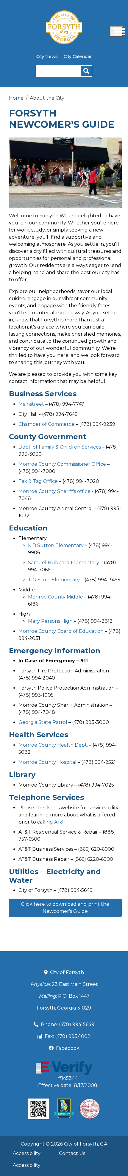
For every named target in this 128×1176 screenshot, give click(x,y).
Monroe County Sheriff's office (54, 491)
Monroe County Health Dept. (53, 745)
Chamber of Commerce (46, 424)
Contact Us (72, 1153)
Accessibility (26, 1153)
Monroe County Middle (55, 597)
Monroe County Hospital (47, 762)
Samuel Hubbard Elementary (63, 562)
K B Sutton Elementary (56, 545)
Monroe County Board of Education (61, 631)
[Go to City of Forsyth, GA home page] (64, 14)
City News (47, 56)
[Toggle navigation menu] (116, 31)
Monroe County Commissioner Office (62, 464)
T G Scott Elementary (54, 580)
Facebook (67, 1048)
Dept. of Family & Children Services (59, 447)
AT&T (61, 822)
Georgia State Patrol (42, 722)
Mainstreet (31, 404)
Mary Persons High (50, 621)
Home (16, 98)
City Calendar (78, 56)
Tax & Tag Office (38, 481)
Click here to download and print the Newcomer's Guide (65, 907)
